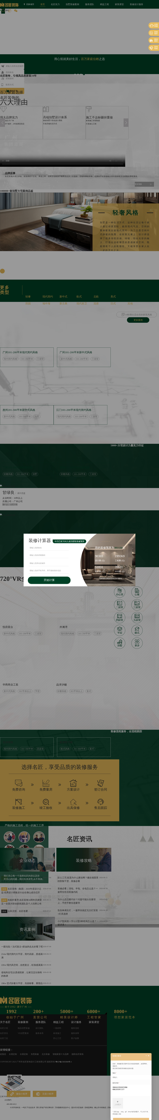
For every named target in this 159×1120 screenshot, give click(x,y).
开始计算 (49, 580)
